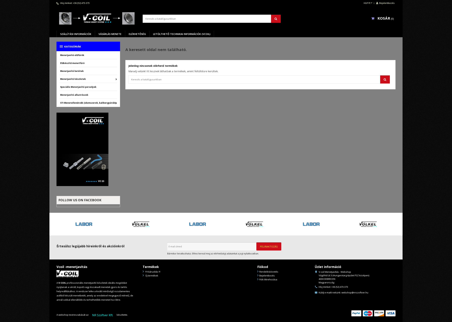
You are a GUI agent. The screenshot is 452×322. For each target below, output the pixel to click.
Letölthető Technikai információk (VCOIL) (181, 34)
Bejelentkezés (267, 275)
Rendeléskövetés (268, 271)
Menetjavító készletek (73, 78)
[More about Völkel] (63, 224)
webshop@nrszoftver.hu (354, 292)
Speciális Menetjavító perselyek (78, 86)
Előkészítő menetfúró (72, 63)
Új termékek (151, 275)
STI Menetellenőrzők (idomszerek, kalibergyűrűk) (88, 102)
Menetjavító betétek (72, 71)
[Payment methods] (373, 313)
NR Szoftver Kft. (102, 315)
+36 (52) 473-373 (81, 3)
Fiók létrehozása (268, 279)
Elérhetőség (137, 34)
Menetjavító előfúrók (72, 55)
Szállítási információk (75, 34)
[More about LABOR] (120, 224)
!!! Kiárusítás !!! (152, 271)
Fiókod (262, 267)
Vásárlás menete (110, 34)
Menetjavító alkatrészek (74, 94)
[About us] (67, 273)
